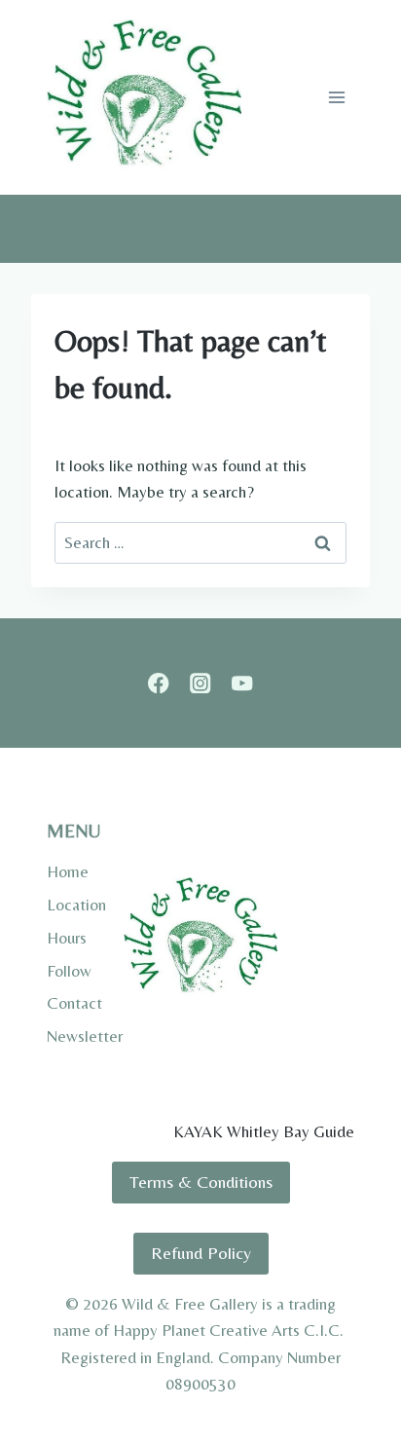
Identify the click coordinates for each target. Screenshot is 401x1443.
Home (68, 871)
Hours (67, 937)
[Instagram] (201, 683)
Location (76, 904)
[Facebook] (159, 683)
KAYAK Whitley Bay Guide (263, 1131)
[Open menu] (336, 97)
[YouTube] (242, 683)
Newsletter (85, 1036)
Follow (69, 970)
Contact (74, 1003)
